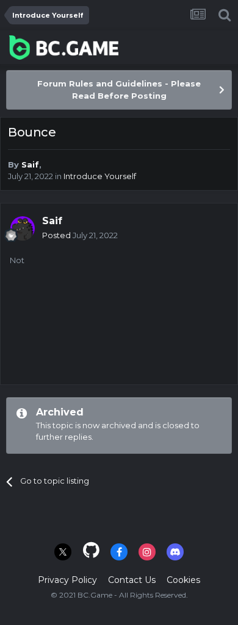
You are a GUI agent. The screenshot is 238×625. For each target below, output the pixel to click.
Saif (30, 164)
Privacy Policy (67, 579)
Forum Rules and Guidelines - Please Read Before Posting (119, 90)
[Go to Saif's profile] (22, 228)
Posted (80, 235)
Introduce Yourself (99, 176)
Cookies (183, 579)
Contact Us (132, 579)
